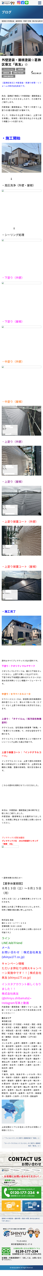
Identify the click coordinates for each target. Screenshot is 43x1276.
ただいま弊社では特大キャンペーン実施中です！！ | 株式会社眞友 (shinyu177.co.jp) (21, 973)
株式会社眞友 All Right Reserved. (22, 1268)
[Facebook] (23, 2)
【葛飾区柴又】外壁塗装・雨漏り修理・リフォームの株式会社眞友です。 (21, 84)
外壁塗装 (21, 69)
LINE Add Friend (12, 943)
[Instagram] (19, 2)
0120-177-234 (27, 1251)
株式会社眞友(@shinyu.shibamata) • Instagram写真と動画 (16, 998)
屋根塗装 (6, 73)
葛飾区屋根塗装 (8, 76)
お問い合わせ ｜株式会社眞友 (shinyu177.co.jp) (21, 954)
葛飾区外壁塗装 (18, 73)
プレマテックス (8, 69)
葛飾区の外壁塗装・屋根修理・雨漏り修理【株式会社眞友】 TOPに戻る (21, 1219)
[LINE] (26, 2)
